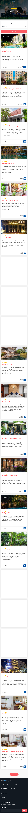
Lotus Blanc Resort (8, 163)
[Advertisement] (14, 271)
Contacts (3, 797)
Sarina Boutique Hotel (9, 550)
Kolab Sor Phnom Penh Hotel (11, 714)
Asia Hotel (5, 677)
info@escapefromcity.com (9, 804)
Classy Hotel (6, 52)
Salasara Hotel (7, 364)
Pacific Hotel (6, 401)
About (2, 796)
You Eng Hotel (6, 237)
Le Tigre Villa (6, 513)
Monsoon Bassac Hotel (9, 476)
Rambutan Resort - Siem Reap (12, 438)
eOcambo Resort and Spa (10, 126)
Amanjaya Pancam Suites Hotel (12, 751)
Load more (14, 774)
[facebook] (9, 788)
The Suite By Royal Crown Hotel (12, 89)
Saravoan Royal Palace (10, 200)
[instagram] (12, 788)
